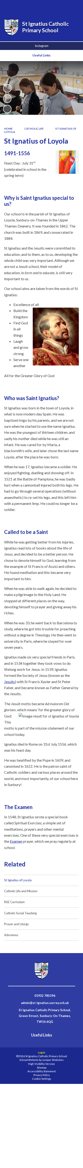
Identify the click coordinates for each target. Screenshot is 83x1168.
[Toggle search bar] (50, 6)
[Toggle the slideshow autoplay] (7, 88)
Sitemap (41, 1067)
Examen (16, 841)
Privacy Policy (41, 1074)
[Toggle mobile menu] (73, 6)
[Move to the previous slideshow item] (7, 98)
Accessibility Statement (41, 1071)
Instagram (41, 46)
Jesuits (9, 681)
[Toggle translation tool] (61, 6)
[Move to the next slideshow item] (7, 109)
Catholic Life (34, 128)
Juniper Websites (53, 1059)
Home (8, 128)
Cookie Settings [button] (41, 1078)
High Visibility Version (41, 1063)
